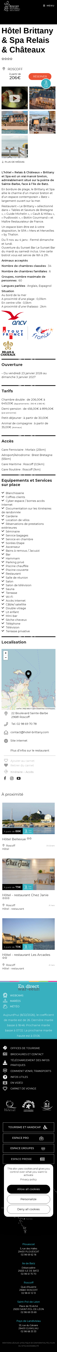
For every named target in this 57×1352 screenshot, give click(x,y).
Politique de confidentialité (34, 1343)
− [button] (6, 658)
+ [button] (6, 653)
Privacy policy (28, 1179)
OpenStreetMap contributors (43, 708)
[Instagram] (11, 779)
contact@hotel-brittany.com (29, 732)
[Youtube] (18, 779)
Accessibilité (32, 1346)
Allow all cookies (28, 1189)
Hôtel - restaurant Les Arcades (26, 955)
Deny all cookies (28, 1209)
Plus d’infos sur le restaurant (29, 750)
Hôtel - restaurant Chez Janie (25, 895)
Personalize (28, 1199)
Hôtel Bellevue (14, 839)
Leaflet (19, 708)
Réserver (40, 76)
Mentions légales (10, 1343)
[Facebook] (5, 779)
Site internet (18, 740)
